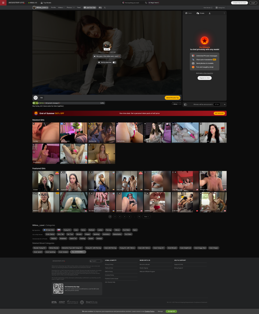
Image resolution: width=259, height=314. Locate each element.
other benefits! (208, 73)
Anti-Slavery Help (110, 282)
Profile (53, 7)
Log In (253, 3)
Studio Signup (144, 268)
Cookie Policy (149, 311)
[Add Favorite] (36, 98)
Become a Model (145, 264)
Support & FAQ (178, 264)
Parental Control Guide (111, 278)
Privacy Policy (109, 264)
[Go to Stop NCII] (92, 302)
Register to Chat (205, 78)
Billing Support (178, 268)
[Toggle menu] (3, 2)
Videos (61, 7)
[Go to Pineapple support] (82, 302)
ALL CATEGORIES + (78, 252)
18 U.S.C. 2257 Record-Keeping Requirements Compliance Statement (187, 302)
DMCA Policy (109, 271)
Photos (71, 7)
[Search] (146, 2)
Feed (79, 7)
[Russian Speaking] (59, 230)
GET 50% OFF (219, 113)
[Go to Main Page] (16, 2)
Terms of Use (109, 268)
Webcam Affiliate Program (147, 271)
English (94, 261)
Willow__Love (38, 225)
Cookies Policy (109, 275)
